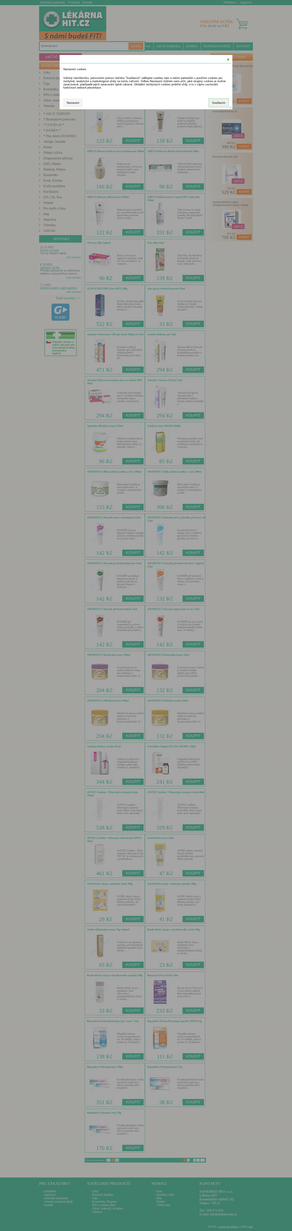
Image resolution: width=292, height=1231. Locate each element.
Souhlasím (218, 102)
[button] (228, 59)
